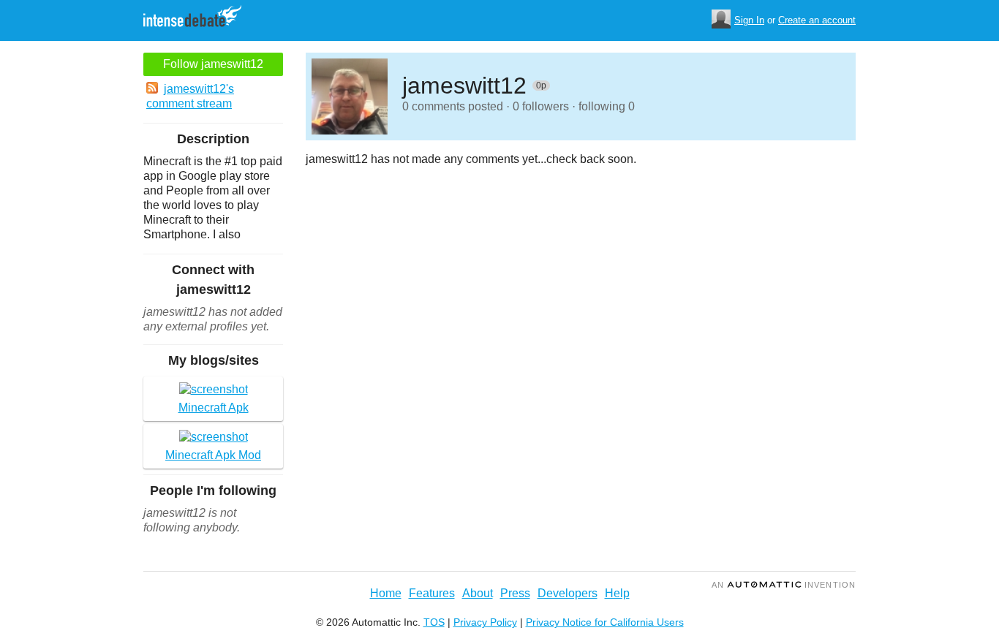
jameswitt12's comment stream (190, 96)
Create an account (817, 20)
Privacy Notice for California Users (605, 622)
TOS (434, 622)
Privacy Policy (485, 622)
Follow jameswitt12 (213, 64)
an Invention (784, 584)
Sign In (749, 20)
